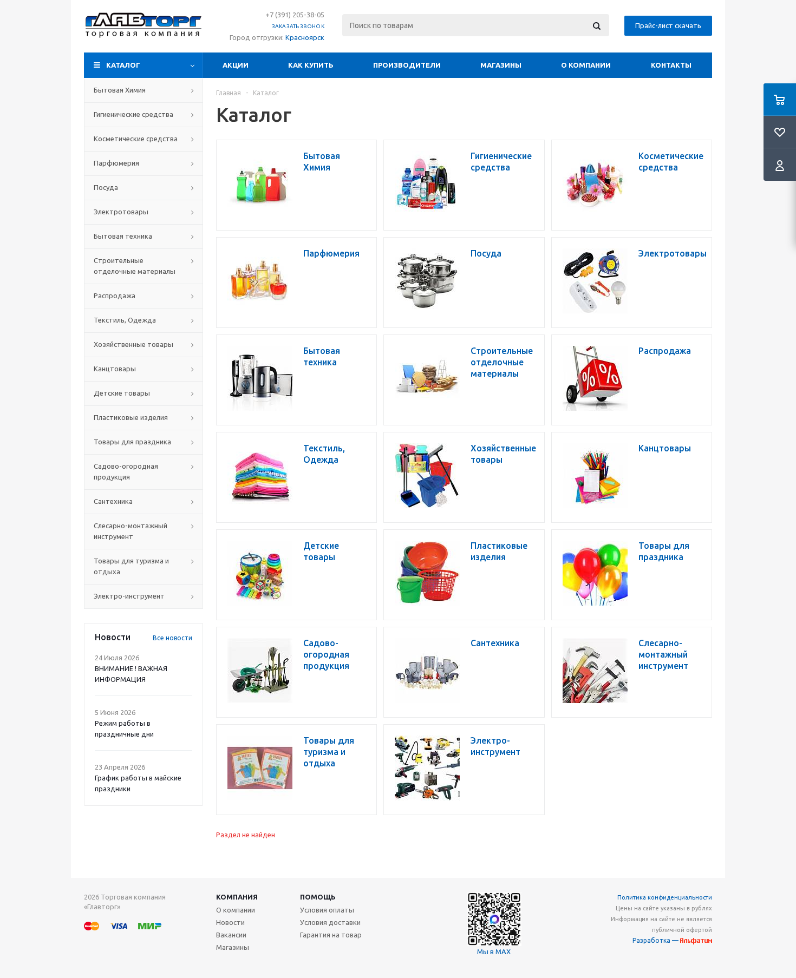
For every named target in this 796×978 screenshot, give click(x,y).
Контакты (671, 65)
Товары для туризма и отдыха (131, 566)
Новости (230, 922)
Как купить (311, 65)
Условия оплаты (327, 910)
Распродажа (114, 295)
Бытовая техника (123, 236)
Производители (407, 65)
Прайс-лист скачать (668, 25)
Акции (236, 65)
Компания (237, 897)
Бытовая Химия (120, 90)
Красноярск (304, 37)
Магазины (500, 65)
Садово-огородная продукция (126, 471)
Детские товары (122, 393)
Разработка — (656, 940)
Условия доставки (330, 922)
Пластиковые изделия (131, 417)
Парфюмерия (116, 163)
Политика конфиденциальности (664, 897)
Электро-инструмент (129, 596)
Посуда (106, 187)
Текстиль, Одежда (125, 320)
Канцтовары (115, 368)
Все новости (172, 637)
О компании (586, 65)
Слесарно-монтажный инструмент (130, 531)
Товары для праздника (132, 441)
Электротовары (121, 211)
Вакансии (231, 934)
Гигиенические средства (133, 114)
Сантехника (113, 501)
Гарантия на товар (331, 934)
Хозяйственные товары (133, 344)
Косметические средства (136, 138)
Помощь (318, 897)
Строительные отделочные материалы (134, 266)
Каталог (123, 65)
